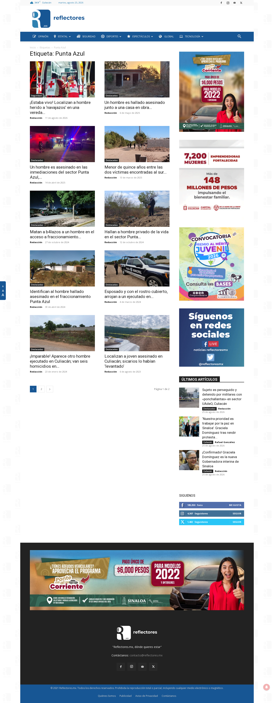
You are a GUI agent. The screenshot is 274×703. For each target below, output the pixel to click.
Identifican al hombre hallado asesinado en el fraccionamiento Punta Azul (60, 296)
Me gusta (235, 505)
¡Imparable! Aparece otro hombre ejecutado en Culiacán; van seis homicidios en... (60, 361)
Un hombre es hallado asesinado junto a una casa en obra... (135, 105)
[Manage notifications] (266, 687)
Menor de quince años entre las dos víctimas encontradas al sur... (136, 170)
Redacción (36, 117)
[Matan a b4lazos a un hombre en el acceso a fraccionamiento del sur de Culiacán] (62, 209)
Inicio (33, 47)
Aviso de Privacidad (146, 696)
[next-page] (49, 389)
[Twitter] (241, 2)
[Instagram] (228, 2)
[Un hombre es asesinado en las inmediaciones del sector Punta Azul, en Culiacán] (62, 144)
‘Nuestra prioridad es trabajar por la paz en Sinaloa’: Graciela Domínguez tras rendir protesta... (219, 428)
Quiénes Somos (107, 696)
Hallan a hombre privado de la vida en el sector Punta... (136, 234)
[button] (239, 37)
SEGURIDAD (88, 36)
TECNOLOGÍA (192, 36)
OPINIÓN (43, 36)
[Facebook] (221, 2)
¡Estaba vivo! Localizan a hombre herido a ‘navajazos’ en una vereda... (60, 107)
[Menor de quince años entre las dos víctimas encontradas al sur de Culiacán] (137, 144)
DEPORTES (112, 36)
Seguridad (36, 95)
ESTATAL (63, 36)
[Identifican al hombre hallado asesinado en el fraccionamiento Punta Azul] (62, 268)
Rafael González (225, 442)
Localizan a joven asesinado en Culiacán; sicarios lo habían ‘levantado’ (133, 361)
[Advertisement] (166, 18)
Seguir (237, 513)
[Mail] (234, 2)
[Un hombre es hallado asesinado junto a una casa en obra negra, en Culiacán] (137, 79)
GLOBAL (169, 36)
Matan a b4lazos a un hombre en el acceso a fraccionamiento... (62, 234)
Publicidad (126, 696)
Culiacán (207, 442)
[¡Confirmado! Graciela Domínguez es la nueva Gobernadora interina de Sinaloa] (189, 460)
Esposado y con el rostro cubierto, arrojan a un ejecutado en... (136, 294)
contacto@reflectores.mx (146, 655)
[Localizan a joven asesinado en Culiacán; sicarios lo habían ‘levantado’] (137, 333)
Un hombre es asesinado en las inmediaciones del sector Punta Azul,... (59, 172)
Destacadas (112, 95)
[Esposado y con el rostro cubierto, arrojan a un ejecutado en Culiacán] (137, 268)
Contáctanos (169, 696)
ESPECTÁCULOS (141, 36)
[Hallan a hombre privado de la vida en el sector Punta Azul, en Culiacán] (137, 209)
